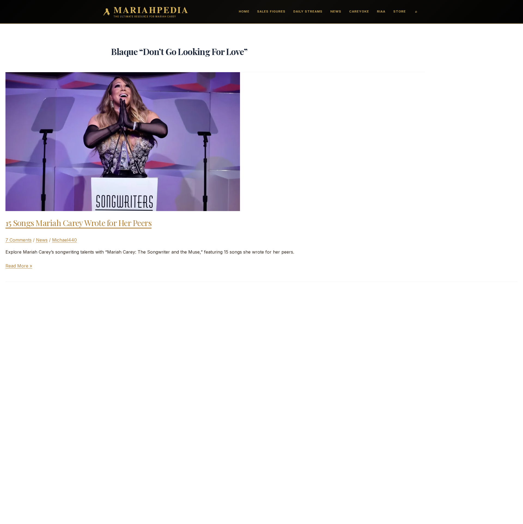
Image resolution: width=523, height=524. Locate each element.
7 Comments (18, 240)
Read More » (18, 266)
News (335, 11)
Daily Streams (308, 11)
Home (244, 11)
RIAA (381, 11)
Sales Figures (271, 11)
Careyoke (359, 11)
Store (399, 11)
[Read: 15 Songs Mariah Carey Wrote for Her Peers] (122, 141)
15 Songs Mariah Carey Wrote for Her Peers (78, 222)
